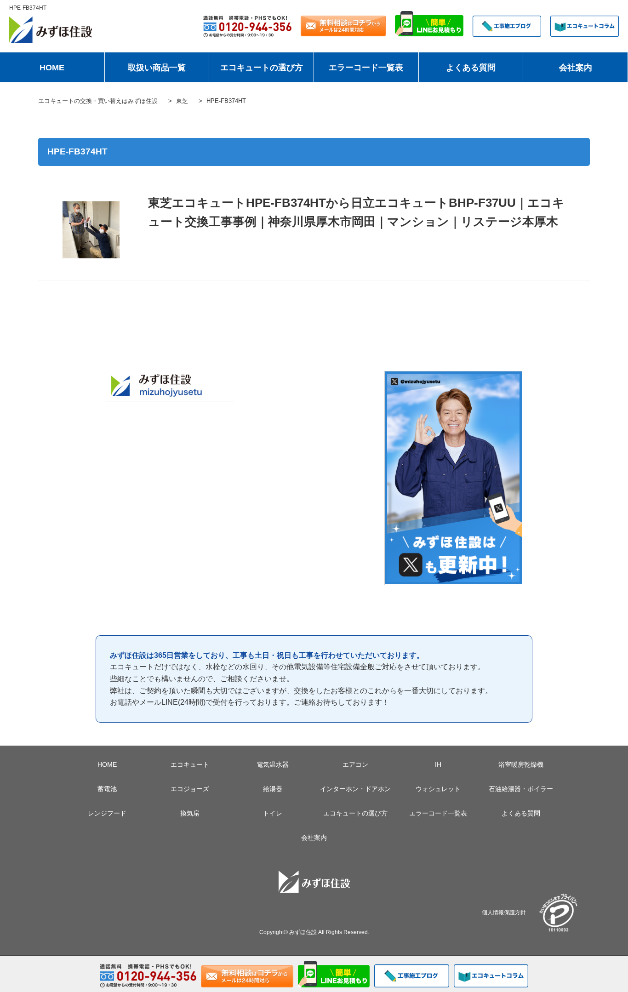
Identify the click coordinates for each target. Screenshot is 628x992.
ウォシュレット (438, 788)
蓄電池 (107, 788)
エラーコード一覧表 (366, 67)
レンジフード (107, 813)
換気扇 (190, 813)
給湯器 (272, 788)
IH (438, 764)
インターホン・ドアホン (355, 788)
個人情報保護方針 (504, 912)
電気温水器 (273, 764)
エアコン (355, 764)
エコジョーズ (190, 788)
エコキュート (190, 764)
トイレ (272, 813)
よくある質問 (471, 67)
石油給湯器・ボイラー (521, 788)
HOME (52, 67)
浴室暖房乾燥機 (520, 764)
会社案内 (575, 67)
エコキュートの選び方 (261, 67)
